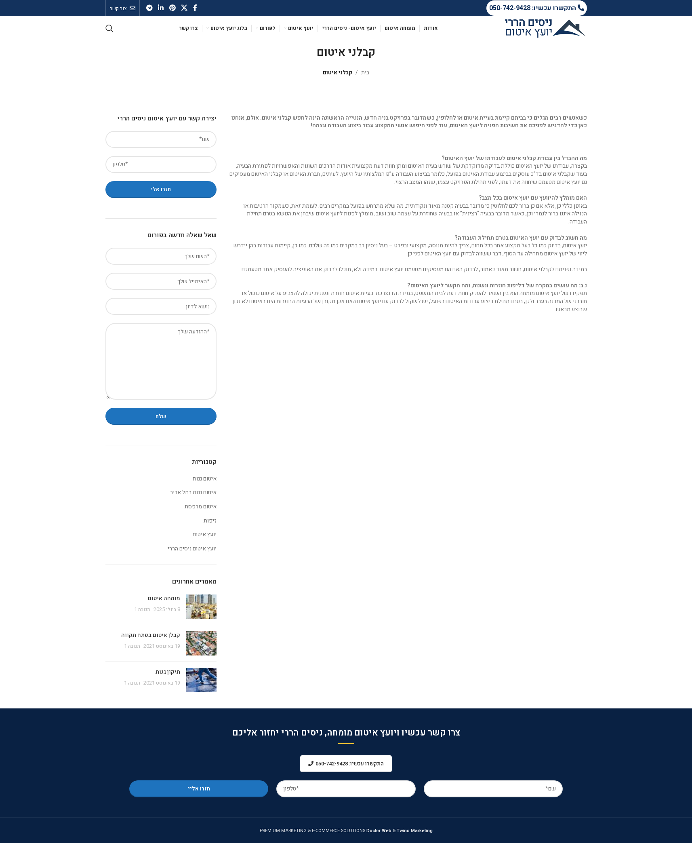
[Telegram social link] (150, 8)
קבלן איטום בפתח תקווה (150, 635)
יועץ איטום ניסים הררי (192, 549)
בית (365, 72)
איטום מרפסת (201, 507)
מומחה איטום (164, 598)
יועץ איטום (205, 535)
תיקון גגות (168, 672)
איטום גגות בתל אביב (193, 493)
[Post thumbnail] (201, 606)
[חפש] (109, 28)
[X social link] (184, 8)
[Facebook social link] (195, 8)
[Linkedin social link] (161, 8)
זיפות (210, 521)
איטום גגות (205, 479)
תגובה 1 (142, 609)
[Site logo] (545, 28)
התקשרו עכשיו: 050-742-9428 (533, 8)
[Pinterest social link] (172, 8)
